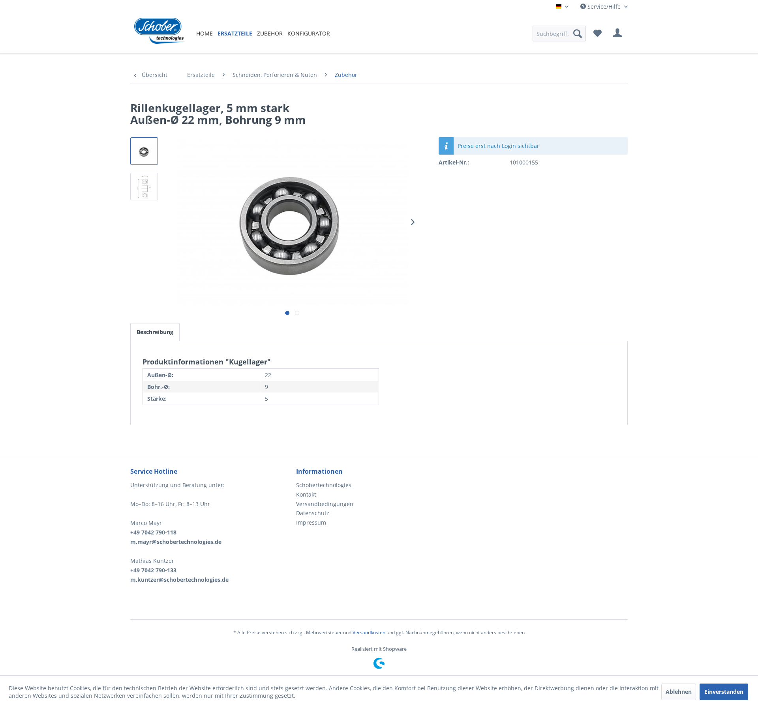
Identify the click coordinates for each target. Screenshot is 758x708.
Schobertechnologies (323, 485)
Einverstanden (723, 691)
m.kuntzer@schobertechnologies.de (179, 579)
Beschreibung (155, 332)
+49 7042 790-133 (153, 570)
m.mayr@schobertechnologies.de (175, 541)
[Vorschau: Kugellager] (144, 151)
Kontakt (306, 494)
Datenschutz (312, 513)
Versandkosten (369, 632)
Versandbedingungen (324, 504)
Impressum (311, 522)
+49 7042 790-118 (153, 532)
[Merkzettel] (597, 33)
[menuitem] (204, 33)
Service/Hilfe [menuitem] (604, 6)
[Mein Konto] (617, 33)
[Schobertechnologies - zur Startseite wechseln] (159, 33)
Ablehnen (679, 691)
